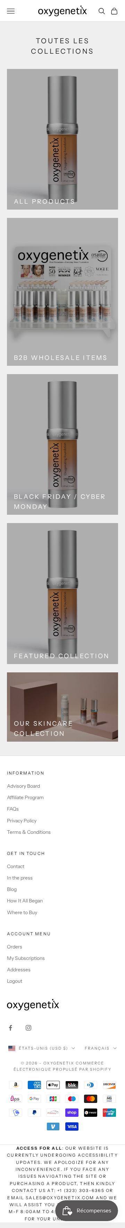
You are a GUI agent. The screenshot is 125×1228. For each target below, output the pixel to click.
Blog (12, 889)
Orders (14, 947)
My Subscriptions (26, 958)
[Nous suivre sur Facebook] (10, 1027)
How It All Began (25, 901)
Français (97, 1048)
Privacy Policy (21, 821)
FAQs (13, 809)
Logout (14, 981)
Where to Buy (22, 912)
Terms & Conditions (29, 832)
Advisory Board (23, 786)
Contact (15, 866)
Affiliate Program (25, 797)
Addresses (19, 969)
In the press (20, 878)
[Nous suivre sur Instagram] (28, 1027)
